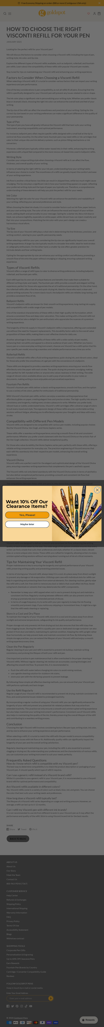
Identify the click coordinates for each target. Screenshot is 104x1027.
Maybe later (27, 524)
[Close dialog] (97, 490)
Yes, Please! (27, 515)
